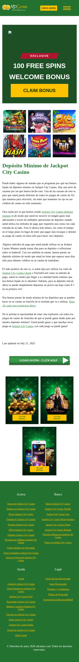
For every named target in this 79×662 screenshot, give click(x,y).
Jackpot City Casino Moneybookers (58, 519)
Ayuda (21, 569)
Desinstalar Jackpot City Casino (21, 601)
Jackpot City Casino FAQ (21, 596)
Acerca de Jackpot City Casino (21, 503)
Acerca (21, 494)
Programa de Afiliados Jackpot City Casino (21, 541)
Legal (58, 569)
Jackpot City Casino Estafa (21, 624)
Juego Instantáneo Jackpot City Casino (21, 553)
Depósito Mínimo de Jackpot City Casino (58, 535)
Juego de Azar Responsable (58, 578)
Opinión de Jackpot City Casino (21, 519)
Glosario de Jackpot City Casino (21, 614)
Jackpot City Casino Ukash (58, 524)
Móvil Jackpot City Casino (21, 530)
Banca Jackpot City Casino (58, 503)
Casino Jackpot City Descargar (21, 547)
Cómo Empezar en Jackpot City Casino (21, 590)
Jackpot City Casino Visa (58, 514)
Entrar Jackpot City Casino (21, 619)
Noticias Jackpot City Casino (21, 524)
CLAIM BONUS (39, 90)
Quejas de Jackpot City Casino (21, 630)
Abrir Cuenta (21, 635)
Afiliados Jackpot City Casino (21, 535)
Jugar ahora (22, 418)
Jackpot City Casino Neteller (58, 509)
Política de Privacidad (58, 594)
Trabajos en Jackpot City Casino (21, 509)
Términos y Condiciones (58, 589)
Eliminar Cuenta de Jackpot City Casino (20, 608)
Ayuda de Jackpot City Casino (21, 584)
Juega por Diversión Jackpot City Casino (21, 559)
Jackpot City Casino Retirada (58, 530)
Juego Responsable (58, 584)
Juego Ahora (48, 8)
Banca (58, 494)
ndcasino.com (43, 646)
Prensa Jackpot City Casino (20, 514)
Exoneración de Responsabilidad (58, 599)
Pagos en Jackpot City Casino (58, 542)
